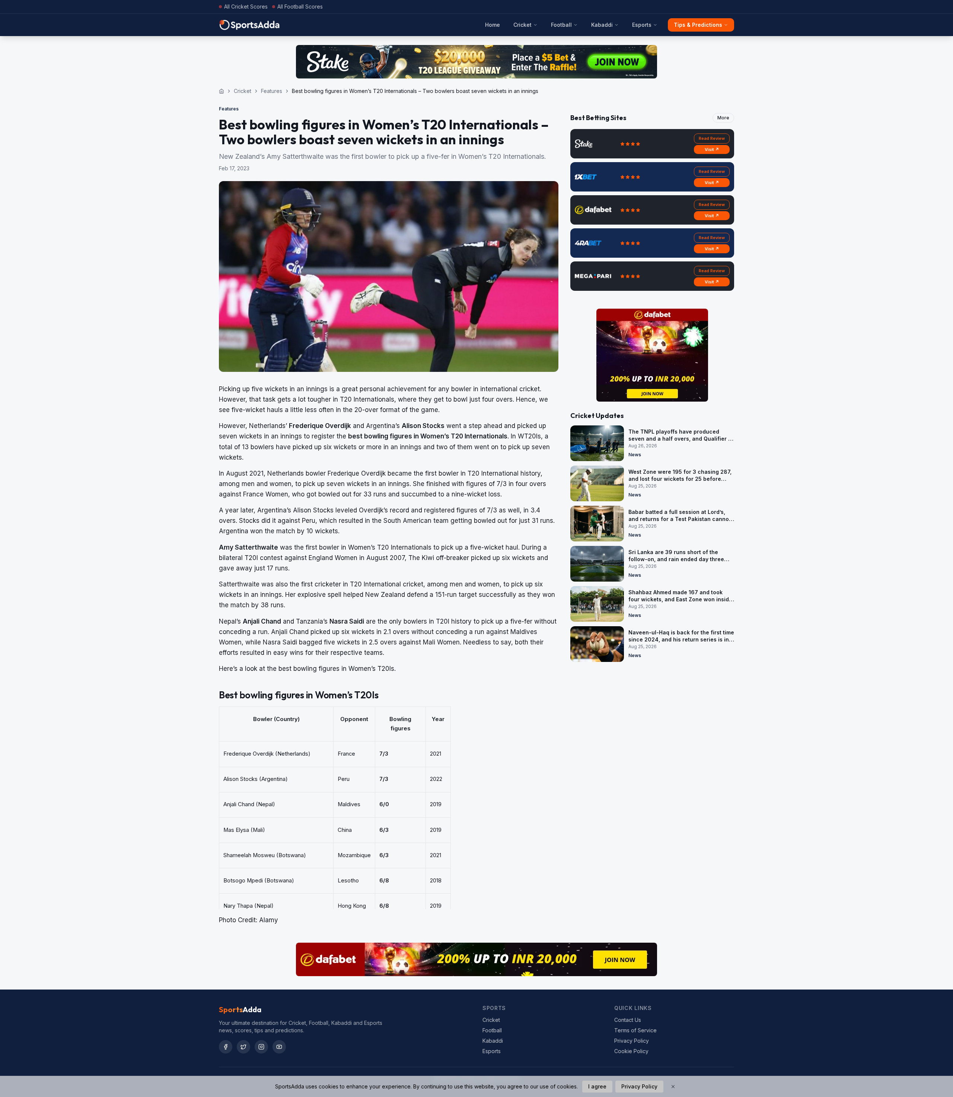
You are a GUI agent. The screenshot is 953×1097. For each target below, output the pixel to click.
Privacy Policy (631, 1041)
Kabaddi (602, 25)
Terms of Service (635, 1030)
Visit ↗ (712, 149)
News (634, 454)
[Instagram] (261, 1046)
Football (561, 25)
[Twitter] (243, 1046)
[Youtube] (279, 1046)
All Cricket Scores (246, 6)
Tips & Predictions (698, 25)
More (723, 117)
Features (271, 91)
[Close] (673, 1086)
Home (492, 25)
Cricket (522, 25)
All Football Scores (300, 6)
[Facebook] (225, 1046)
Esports (641, 25)
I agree (597, 1086)
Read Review (712, 138)
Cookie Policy (631, 1051)
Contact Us (627, 1020)
